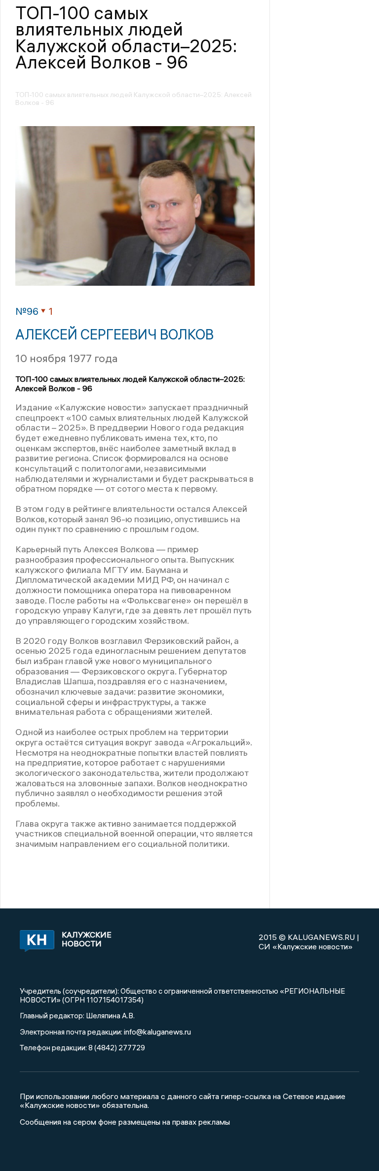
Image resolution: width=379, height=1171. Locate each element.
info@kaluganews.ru (157, 1032)
